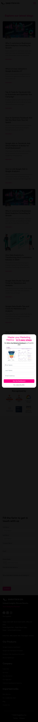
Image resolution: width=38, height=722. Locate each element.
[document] (19, 361)
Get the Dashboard (19, 381)
